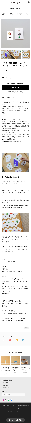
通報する (27, 327)
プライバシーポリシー (11, 405)
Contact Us (6, 387)
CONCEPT (12, 8)
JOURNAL (18, 8)
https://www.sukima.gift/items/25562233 (15, 313)
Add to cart (15, 87)
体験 (11, 14)
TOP (4, 405)
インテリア (19, 14)
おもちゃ (4, 14)
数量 (3, 77)
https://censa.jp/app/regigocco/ (12, 279)
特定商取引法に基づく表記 (23, 405)
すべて (4, 340)
